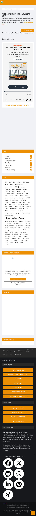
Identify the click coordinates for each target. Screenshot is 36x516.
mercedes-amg (9, 215)
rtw (14, 230)
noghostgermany (9, 225)
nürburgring (19, 225)
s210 (11, 232)
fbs (6, 206)
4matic (19, 182)
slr (20, 234)
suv (20, 236)
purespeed (27, 228)
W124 (16, 243)
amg (17, 186)
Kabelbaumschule (18, 412)
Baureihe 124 (9, 193)
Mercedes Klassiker (11, 221)
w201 (21, 243)
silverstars (15, 234)
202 (14, 182)
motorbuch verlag (18, 223)
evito (15, 204)
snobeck (26, 234)
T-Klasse (25, 236)
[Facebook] (8, 463)
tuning (7, 238)
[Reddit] (8, 474)
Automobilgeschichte (13, 191)
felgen (10, 206)
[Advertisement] (18, 129)
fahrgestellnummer (23, 204)
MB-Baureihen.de (18, 370)
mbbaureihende (9, 213)
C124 (28, 198)
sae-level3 (23, 232)
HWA (6, 208)
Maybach (20, 211)
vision (15, 240)
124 (6, 182)
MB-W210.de (18, 387)
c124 (6, 200)
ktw (6, 211)
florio (16, 206)
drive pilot (14, 202)
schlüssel (7, 234)
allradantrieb (8, 187)
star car (15, 236)
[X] (19, 463)
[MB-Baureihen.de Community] (2, 2)
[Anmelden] (29, 2)
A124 (6, 184)
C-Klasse (21, 198)
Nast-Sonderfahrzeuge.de (18, 396)
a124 (11, 184)
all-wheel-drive (19, 184)
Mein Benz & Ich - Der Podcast (18, 374)
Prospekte (13, 228)
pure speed (8, 230)
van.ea (27, 238)
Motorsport (28, 223)
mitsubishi (27, 221)
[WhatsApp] (19, 474)
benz (27, 193)
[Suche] (24, 2)
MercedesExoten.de (18, 392)
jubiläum (21, 208)
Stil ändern (29, 350)
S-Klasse (26, 230)
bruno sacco (13, 198)
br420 (6, 198)
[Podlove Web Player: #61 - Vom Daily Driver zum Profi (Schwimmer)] (18, 72)
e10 (24, 202)
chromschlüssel (14, 200)
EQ (6, 204)
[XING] (8, 495)
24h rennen (26, 182)
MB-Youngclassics (18, 417)
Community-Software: (18, 507)
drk (20, 202)
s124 (6, 232)
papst (6, 228)
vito (27, 240)
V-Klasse (14, 238)
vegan (6, 240)
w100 (6, 243)
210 (10, 182)
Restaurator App (18, 408)
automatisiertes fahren (19, 189)
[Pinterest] (19, 484)
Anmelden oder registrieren (18, 279)
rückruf (19, 230)
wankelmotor (8, 245)
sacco (16, 232)
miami (21, 221)
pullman (20, 228)
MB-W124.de (18, 379)
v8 (19, 238)
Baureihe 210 (20, 193)
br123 (11, 196)
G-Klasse (22, 206)
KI (27, 208)
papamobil (27, 225)
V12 (23, 238)
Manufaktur (13, 211)
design (7, 202)
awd (24, 191)
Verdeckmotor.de (18, 421)
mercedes (26, 213)
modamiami (8, 223)
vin (11, 240)
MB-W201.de (18, 383)
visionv (21, 240)
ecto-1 (29, 202)
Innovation (13, 208)
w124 (11, 243)
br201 (26, 196)
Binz (6, 196)
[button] (8, 484)
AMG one (7, 189)
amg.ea (23, 187)
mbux (17, 213)
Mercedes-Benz (15, 218)
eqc (10, 204)
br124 (16, 196)
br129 (21, 196)
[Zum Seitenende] (33, 513)
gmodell (28, 206)
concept (23, 200)
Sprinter (7, 236)
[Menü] (33, 2)
